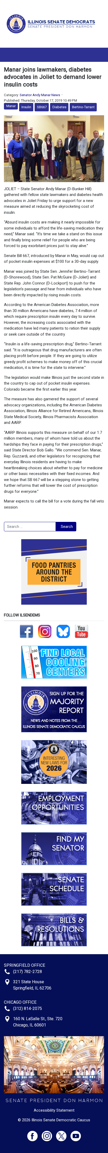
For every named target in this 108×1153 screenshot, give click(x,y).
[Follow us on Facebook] (26, 631)
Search (67, 526)
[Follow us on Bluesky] (63, 631)
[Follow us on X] (63, 1134)
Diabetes (59, 107)
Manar (11, 106)
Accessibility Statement (54, 1110)
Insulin (26, 107)
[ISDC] (52, 23)
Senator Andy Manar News (40, 95)
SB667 (42, 107)
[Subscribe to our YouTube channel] (81, 631)
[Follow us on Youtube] (76, 1134)
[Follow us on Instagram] (45, 631)
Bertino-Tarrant (83, 107)
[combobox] (30, 526)
